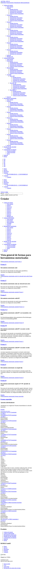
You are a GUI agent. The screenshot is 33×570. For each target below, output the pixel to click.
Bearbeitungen (4, 418)
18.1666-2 (3, 422)
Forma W (9, 22)
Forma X (9, 49)
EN (4, 159)
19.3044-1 (3, 493)
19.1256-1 (3, 455)
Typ (2, 456)
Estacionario (10, 60)
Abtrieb (2, 462)
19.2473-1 (3, 490)
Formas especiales (6, 399)
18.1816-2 (3, 436)
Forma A (9, 101)
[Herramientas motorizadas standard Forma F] (12, 361)
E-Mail (6, 192)
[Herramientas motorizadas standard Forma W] (12, 322)
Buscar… (3, 193)
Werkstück (3, 480)
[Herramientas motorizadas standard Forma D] (12, 377)
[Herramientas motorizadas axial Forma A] (11, 261)
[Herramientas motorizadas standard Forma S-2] (12, 306)
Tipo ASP (12, 76)
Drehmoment (4, 465)
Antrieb (2, 459)
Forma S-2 (9, 15)
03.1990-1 (3, 413)
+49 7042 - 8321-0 (5, 1)
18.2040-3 (3, 447)
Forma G (9, 29)
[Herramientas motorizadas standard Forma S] (12, 292)
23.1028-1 (3, 512)
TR (4, 164)
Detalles (3, 274)
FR (4, 163)
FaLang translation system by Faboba (5, 411)
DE (4, 160)
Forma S (9, 8)
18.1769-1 (3, 430)
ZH (4, 166)
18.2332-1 (3, 452)
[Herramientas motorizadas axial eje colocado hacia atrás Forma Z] (16, 277)
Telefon (2, 192)
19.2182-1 (3, 484)
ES (4, 162)
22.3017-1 (3, 504)
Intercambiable (10, 67)
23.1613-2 (3, 520)
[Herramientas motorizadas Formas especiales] (12, 396)
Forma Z (9, 106)
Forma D (9, 42)
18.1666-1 (3, 416)
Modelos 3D (10, 56)
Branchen (3, 423)
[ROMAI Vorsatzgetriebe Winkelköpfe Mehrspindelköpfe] (15, 2)
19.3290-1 (3, 501)
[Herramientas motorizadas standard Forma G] (12, 341)
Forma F (9, 35)
